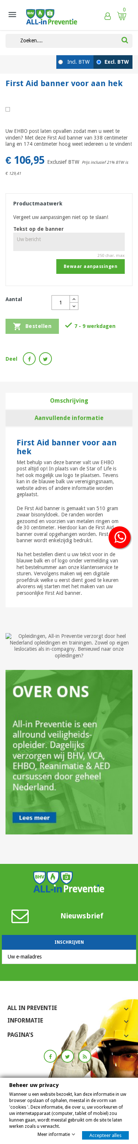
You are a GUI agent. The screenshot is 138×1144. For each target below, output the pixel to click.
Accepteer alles (105, 1135)
